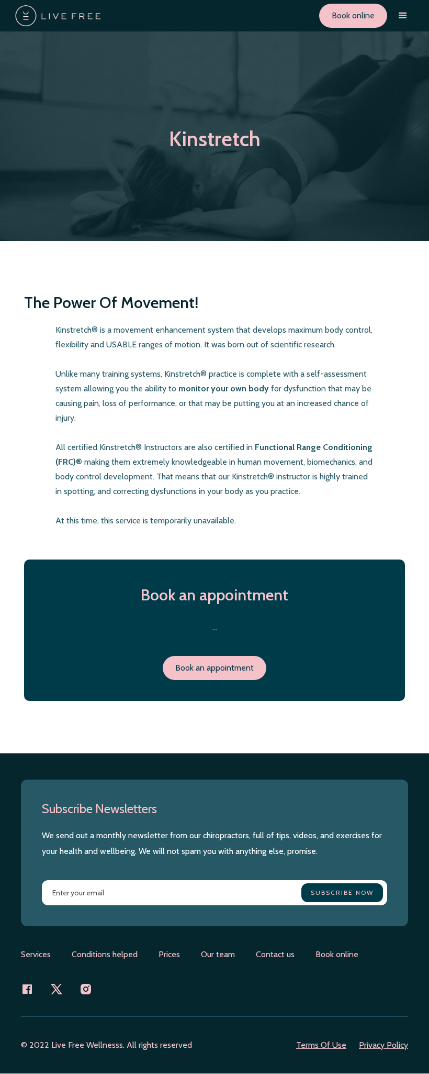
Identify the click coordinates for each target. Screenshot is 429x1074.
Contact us (275, 954)
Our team (218, 954)
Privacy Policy (383, 1045)
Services (36, 954)
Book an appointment (214, 668)
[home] (58, 15)
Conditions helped (105, 954)
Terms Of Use (321, 1045)
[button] (403, 15)
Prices (169, 954)
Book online (353, 15)
